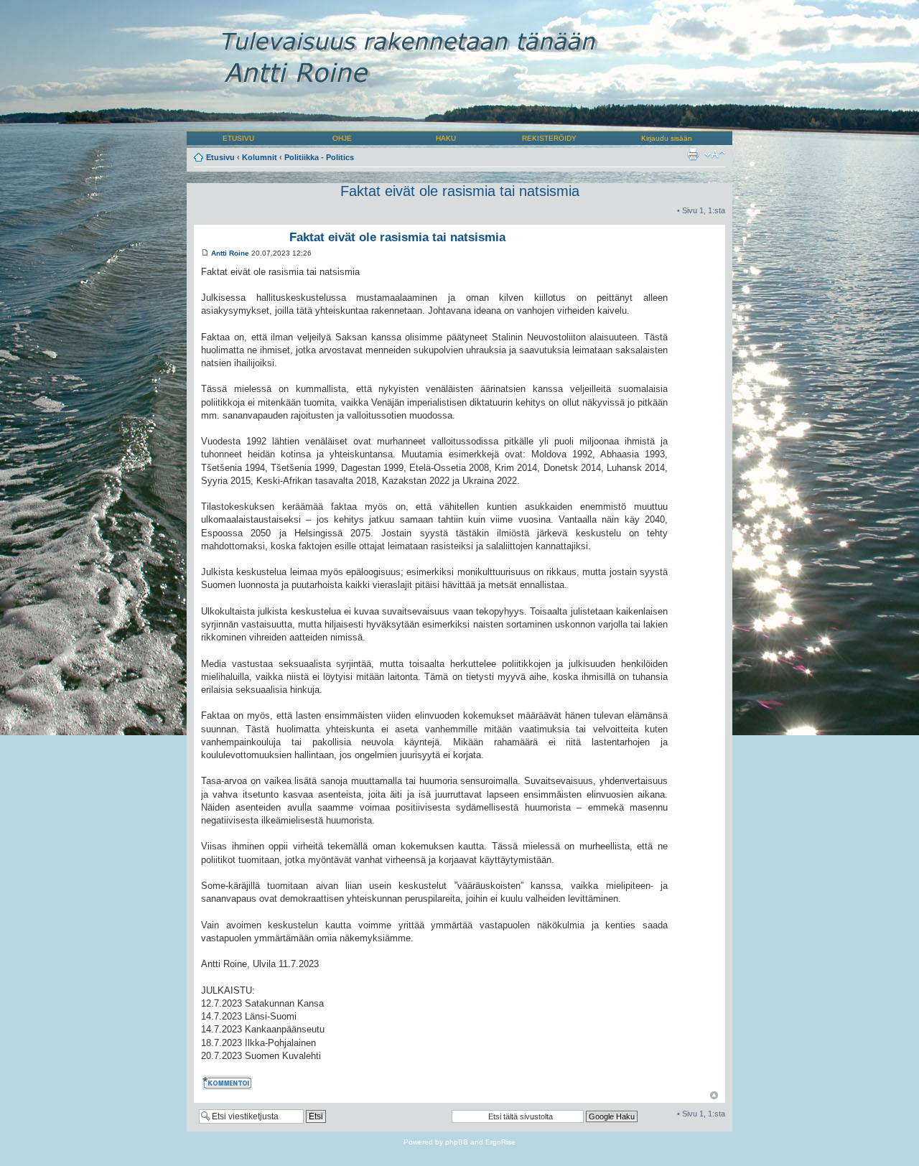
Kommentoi (221, 1080)
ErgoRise (500, 1142)
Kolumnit (259, 157)
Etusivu (220, 157)
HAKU (446, 138)
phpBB (456, 1142)
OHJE (342, 138)
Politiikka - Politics (319, 157)
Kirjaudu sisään (666, 138)
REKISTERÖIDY (549, 138)
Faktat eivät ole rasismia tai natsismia (459, 191)
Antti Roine (230, 253)
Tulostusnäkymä (693, 154)
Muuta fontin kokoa (714, 154)
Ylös (714, 1095)
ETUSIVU (238, 138)
